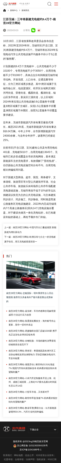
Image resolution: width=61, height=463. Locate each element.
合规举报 (19, 459)
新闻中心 (14, 10)
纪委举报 (8, 459)
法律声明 (30, 459)
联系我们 (7, 455)
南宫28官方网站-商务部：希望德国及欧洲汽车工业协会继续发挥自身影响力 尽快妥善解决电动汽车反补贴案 (32, 354)
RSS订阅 (52, 459)
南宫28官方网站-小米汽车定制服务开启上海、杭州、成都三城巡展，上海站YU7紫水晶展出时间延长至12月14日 (33, 382)
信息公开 (29, 455)
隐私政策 (41, 459)
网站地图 (18, 455)
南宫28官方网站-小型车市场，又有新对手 (29, 392)
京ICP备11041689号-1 (30, 449)
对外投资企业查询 (44, 455)
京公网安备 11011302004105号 (32, 445)
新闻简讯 (25, 10)
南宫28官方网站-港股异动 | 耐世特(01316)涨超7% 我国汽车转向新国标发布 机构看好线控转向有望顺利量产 (33, 368)
